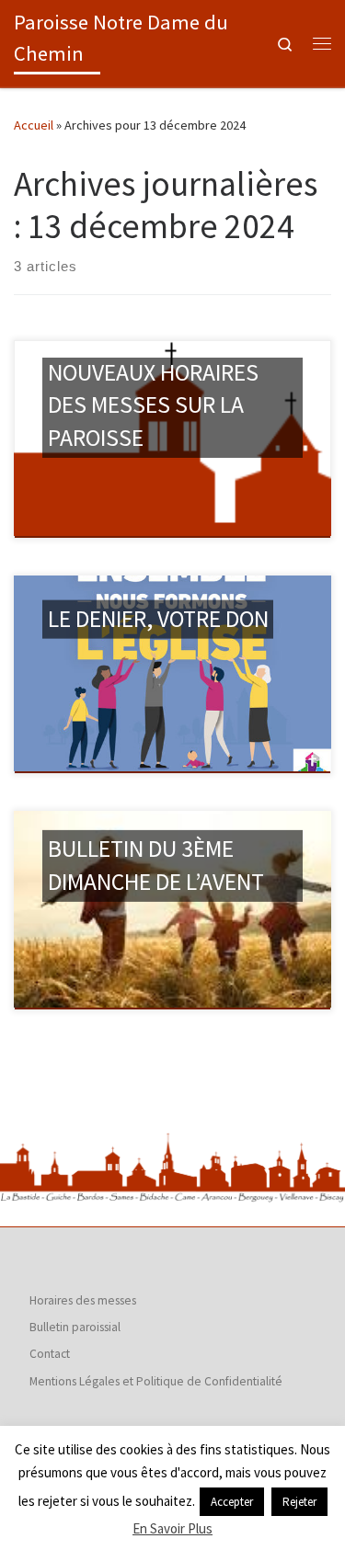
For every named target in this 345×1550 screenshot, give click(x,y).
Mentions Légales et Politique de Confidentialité (155, 1381)
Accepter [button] (232, 1502)
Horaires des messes (82, 1300)
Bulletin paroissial (75, 1327)
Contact (49, 1354)
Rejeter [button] (299, 1502)
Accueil (33, 125)
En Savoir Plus (172, 1528)
